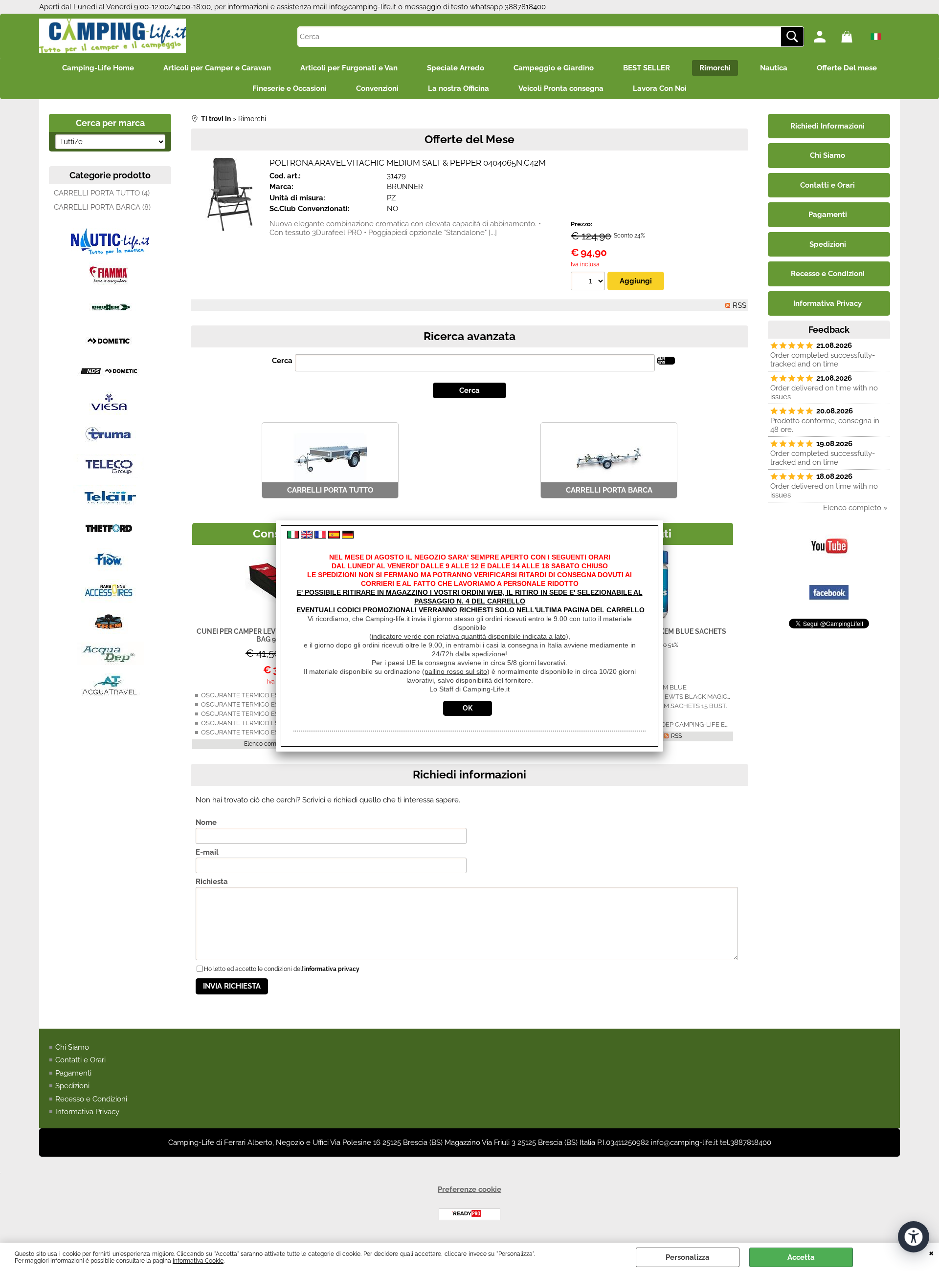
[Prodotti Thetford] (110, 538)
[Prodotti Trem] (110, 632)
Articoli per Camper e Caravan (217, 68)
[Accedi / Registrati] (825, 36)
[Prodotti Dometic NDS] (110, 382)
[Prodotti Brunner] (110, 319)
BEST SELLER (646, 68)
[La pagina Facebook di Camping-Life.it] (829, 609)
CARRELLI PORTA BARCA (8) (102, 207)
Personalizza (688, 1257)
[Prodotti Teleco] (110, 476)
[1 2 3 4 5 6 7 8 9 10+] (589, 282)
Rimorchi (715, 68)
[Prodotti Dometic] (110, 350)
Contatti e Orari (80, 1060)
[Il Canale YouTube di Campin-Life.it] (829, 563)
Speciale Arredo (455, 68)
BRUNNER (405, 186)
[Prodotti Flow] (110, 569)
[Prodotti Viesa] (110, 413)
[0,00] (852, 36)
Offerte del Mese (469, 139)
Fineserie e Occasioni (289, 88)
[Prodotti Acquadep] (110, 663)
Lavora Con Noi (660, 88)
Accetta (801, 1257)
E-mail (207, 852)
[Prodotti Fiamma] (110, 285)
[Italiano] (293, 536)
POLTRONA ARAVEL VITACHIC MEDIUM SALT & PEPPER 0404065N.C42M (407, 163)
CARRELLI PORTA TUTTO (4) (102, 193)
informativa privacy (331, 969)
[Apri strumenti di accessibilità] (913, 1236)
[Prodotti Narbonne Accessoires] (110, 601)
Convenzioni (377, 88)
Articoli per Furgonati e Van (349, 68)
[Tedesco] (348, 536)
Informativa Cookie (198, 1260)
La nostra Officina (458, 88)
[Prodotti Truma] (110, 444)
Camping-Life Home (98, 68)
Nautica (773, 68)
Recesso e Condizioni (91, 1099)
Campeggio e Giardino (554, 68)
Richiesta (212, 881)
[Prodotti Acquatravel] (110, 694)
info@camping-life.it (362, 6)
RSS (739, 305)
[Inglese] (306, 536)
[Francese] (320, 536)
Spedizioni (72, 1085)
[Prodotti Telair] (110, 507)
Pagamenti (73, 1073)
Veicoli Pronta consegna (561, 88)
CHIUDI (931, 1252)
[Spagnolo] (334, 536)
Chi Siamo (72, 1047)
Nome (206, 822)
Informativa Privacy (87, 1111)
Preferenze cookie (469, 1189)
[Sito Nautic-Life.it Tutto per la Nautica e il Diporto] (110, 252)
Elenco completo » (269, 743)
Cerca (282, 360)
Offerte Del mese (847, 68)
